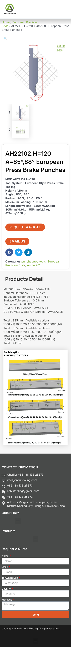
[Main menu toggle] (67, 9)
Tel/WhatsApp (10, 577)
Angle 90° (33, 265)
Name (5, 555)
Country (6, 588)
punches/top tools (33, 261)
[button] (5, 38)
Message (7, 599)
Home (6, 22)
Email (5, 566)
